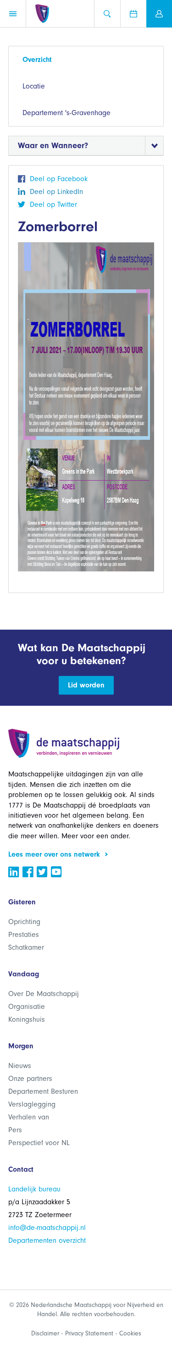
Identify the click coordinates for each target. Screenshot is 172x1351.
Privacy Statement (89, 1333)
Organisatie (26, 1006)
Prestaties (23, 934)
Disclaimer (45, 1333)
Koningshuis (26, 1019)
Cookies (130, 1333)
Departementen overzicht (47, 1240)
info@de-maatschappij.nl (47, 1228)
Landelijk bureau (34, 1189)
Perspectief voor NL (39, 1143)
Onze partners (30, 1078)
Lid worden (86, 685)
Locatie (33, 86)
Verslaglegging (31, 1104)
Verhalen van (28, 1117)
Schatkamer (26, 947)
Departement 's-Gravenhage (66, 113)
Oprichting (24, 922)
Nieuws (19, 1066)
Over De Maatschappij (43, 994)
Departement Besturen (43, 1091)
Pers (15, 1130)
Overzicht (37, 59)
